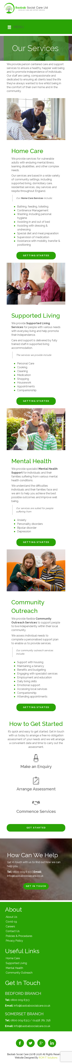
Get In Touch (36, 886)
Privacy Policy (14, 940)
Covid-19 (11, 921)
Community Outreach (19, 972)
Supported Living (16, 963)
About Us (11, 916)
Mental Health (14, 968)
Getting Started (36, 255)
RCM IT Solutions (48, 1057)
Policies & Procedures (19, 936)
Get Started (36, 827)
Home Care (13, 958)
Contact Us (13, 931)
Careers (10, 926)
